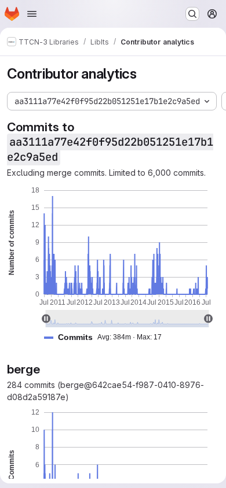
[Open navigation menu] (32, 14)
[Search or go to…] (192, 14)
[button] (107, 337)
